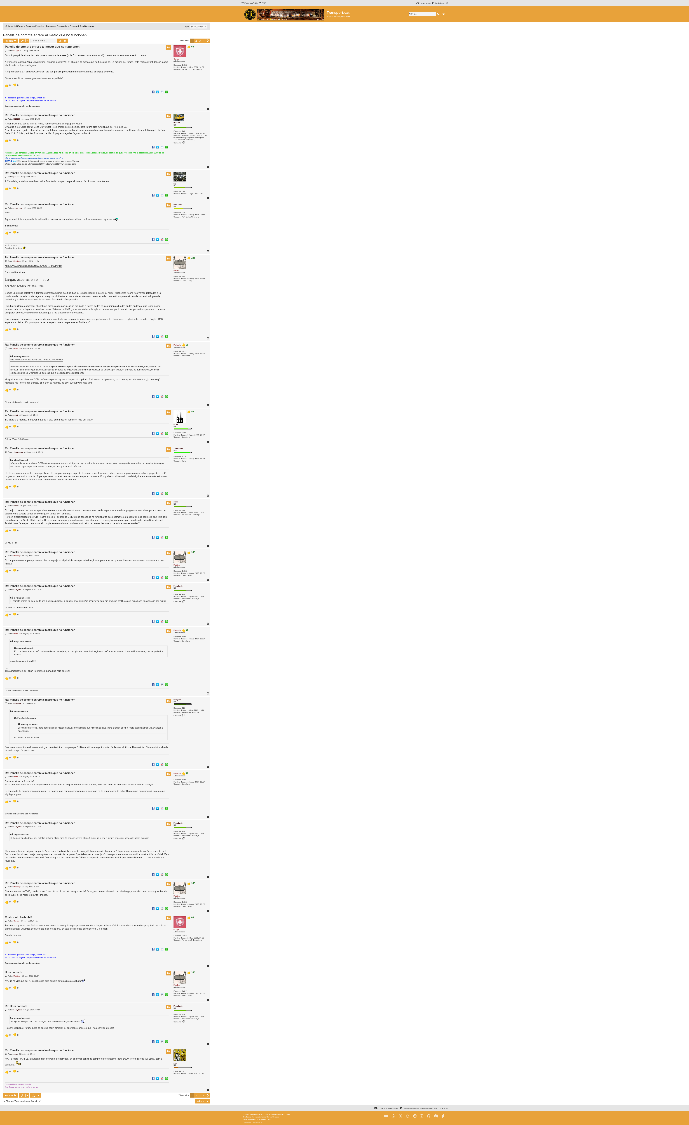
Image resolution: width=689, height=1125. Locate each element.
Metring (177, 270)
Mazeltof (264, 1119)
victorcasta (178, 448)
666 (183, 510)
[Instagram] (421, 1116)
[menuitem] (262, 3)
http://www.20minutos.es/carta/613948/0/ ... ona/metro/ (33, 265)
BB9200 (177, 123)
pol (175, 183)
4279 (184, 457)
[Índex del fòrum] (284, 14)
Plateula (177, 345)
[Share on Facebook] (153, 91)
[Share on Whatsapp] (166, 91)
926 (183, 594)
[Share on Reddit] (162, 91)
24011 (184, 65)
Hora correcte (13, 972)
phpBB (258, 1114)
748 (183, 131)
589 (183, 191)
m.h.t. (176, 424)
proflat (250, 1119)
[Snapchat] (407, 1116)
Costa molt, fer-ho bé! (18, 917)
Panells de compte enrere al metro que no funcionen (45, 35)
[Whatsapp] (393, 1116)
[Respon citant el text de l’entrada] (168, 47)
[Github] (428, 1116)
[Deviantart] (443, 1116)
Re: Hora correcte (16, 1006)
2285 (184, 433)
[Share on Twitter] (158, 91)
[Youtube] (386, 1116)
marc (176, 502)
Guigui (176, 59)
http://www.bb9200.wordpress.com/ (61, 164)
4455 (184, 351)
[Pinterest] (414, 1116)
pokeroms (178, 204)
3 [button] (200, 40)
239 (183, 213)
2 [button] (196, 40)
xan (175, 1063)
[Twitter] (400, 1116)
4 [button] (204, 40)
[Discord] (436, 1116)
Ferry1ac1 (178, 586)
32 (183, 1071)
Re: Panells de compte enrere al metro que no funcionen (40, 115)
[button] (208, 41)
